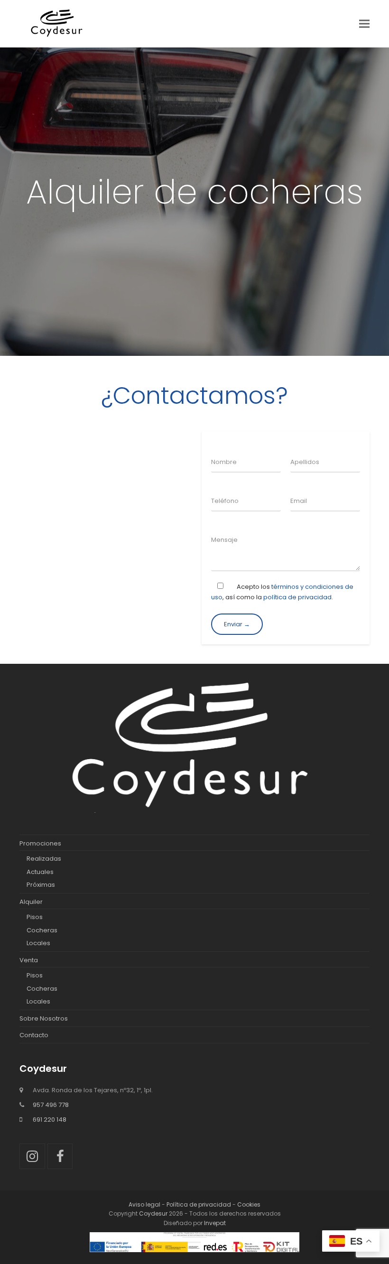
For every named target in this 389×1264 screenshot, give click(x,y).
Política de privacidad (199, 1204)
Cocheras (42, 930)
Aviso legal (144, 1204)
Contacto (33, 1035)
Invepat (215, 1223)
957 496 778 (51, 1104)
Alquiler (31, 901)
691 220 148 (49, 1119)
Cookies (248, 1204)
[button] (364, 23)
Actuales (40, 871)
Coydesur (153, 1213)
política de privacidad (297, 597)
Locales (38, 943)
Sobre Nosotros (43, 1018)
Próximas (41, 884)
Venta (28, 960)
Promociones (40, 843)
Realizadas (44, 858)
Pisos (35, 916)
